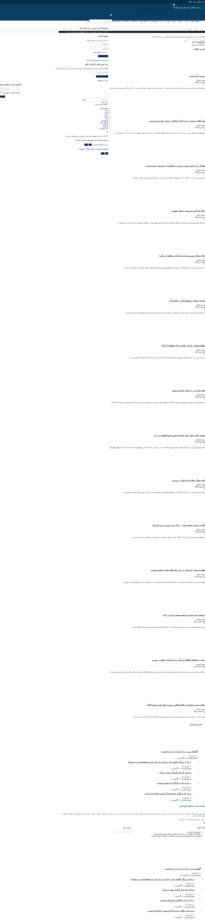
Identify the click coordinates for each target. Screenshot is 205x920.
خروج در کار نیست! (197, 76)
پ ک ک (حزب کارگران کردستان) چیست (174, 783)
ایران (186, 21)
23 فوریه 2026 (200, 127)
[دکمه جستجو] (88, 21)
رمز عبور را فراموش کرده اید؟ (97, 60)
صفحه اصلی (195, 21)
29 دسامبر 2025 (199, 621)
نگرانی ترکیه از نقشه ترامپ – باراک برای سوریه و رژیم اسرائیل (178, 525)
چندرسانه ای (116, 21)
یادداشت (134, 21)
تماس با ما (191, 7)
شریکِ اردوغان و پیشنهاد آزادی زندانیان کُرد (187, 301)
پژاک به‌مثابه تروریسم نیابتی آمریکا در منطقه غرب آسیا (182, 256)
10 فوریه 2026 (200, 217)
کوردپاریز (81, 32)
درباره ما (198, 7)
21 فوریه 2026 (200, 172)
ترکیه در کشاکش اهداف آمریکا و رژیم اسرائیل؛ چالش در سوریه (178, 660)
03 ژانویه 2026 (200, 576)
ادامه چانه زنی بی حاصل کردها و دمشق (188, 390)
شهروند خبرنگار (180, 7)
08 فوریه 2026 (200, 307)
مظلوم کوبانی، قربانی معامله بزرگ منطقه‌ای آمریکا (183, 345)
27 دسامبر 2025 (199, 711)
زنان (161, 21)
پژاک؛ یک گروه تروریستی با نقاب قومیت (188, 211)
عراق (180, 21)
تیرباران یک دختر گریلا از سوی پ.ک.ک (175, 772)
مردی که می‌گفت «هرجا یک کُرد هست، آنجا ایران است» (167, 794)
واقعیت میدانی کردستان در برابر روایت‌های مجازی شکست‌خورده (178, 570)
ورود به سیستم (103, 80)
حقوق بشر (154, 21)
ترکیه (174, 21)
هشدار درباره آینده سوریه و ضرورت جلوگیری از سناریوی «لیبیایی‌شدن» (175, 166)
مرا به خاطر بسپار (99, 52)
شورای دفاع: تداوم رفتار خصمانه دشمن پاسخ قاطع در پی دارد (179, 435)
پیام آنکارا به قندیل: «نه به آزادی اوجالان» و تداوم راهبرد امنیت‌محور (177, 121)
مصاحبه (126, 21)
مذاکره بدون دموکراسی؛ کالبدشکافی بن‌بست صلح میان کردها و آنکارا (176, 705)
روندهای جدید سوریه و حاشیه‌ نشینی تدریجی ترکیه (184, 615)
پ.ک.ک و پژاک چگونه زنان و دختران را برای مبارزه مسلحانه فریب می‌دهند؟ (159, 762)
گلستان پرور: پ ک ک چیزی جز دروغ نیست (179, 751)
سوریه (168, 21)
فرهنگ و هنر (143, 21)
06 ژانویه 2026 (200, 397)
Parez (198, 80)
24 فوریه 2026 (200, 82)
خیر (86, 144)
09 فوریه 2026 (200, 262)
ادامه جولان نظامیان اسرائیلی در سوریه (188, 480)
